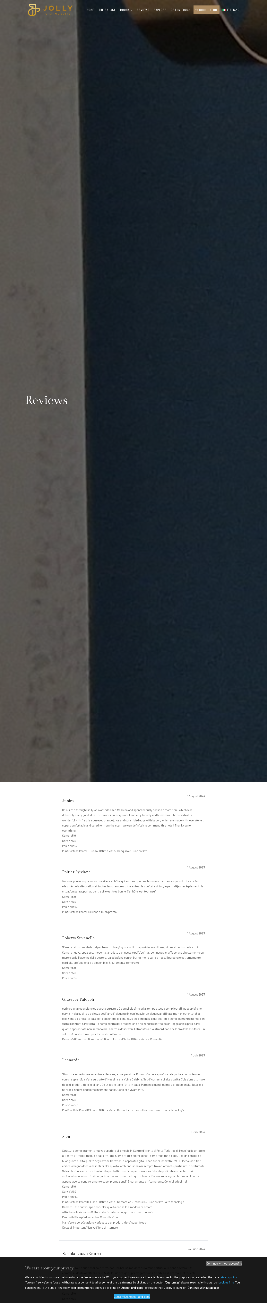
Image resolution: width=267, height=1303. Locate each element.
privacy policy (228, 1277)
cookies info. (227, 1282)
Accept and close (139, 1296)
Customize (121, 1296)
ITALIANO (233, 10)
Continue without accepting (224, 1263)
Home (90, 10)
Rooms (125, 10)
